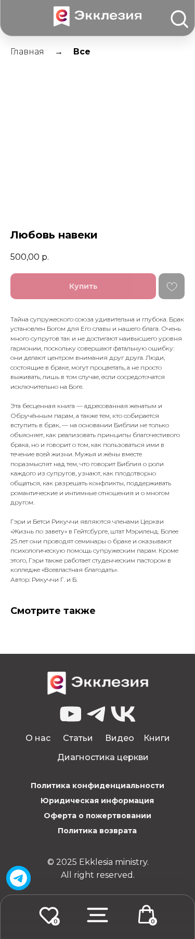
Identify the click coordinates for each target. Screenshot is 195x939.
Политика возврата (97, 830)
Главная (27, 52)
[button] (97, 915)
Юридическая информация (97, 800)
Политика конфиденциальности (97, 785)
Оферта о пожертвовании (97, 815)
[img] (18, 878)
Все (81, 52)
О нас (37, 738)
